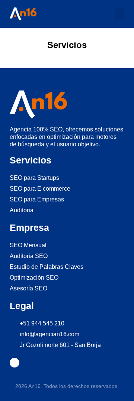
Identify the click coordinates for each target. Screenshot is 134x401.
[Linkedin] (14, 362)
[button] (119, 14)
